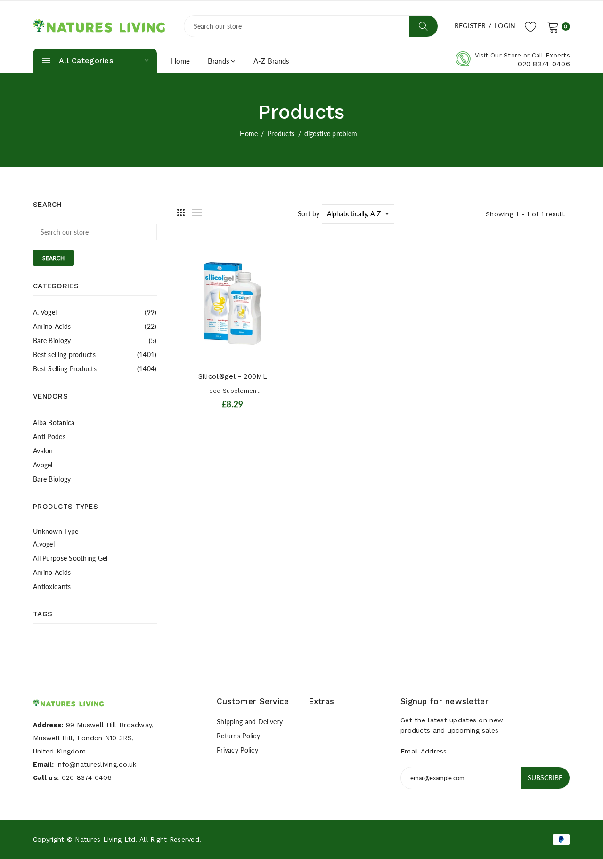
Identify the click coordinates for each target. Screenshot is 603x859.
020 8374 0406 (544, 64)
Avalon (43, 451)
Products (281, 134)
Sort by (309, 214)
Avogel (43, 465)
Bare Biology (95, 340)
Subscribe (545, 778)
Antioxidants (52, 586)
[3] (181, 212)
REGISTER (470, 26)
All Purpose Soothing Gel (70, 558)
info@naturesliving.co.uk (97, 764)
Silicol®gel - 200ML (232, 376)
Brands (219, 61)
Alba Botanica (54, 422)
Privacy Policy (237, 750)
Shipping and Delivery (250, 722)
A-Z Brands (271, 61)
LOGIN (505, 26)
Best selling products (95, 355)
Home (180, 61)
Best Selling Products (95, 369)
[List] (197, 212)
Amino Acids (95, 326)
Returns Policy (238, 736)
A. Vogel (95, 312)
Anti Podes (49, 437)
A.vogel (44, 544)
